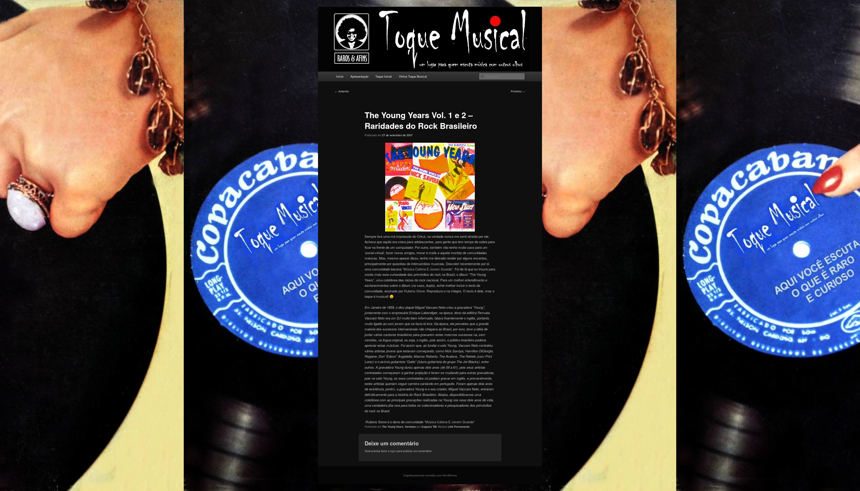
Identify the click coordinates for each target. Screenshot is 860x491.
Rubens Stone (414, 291)
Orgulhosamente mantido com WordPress (430, 475)
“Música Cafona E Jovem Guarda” (427, 269)
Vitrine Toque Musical (413, 76)
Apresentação (359, 76)
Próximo (518, 91)
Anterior (342, 91)
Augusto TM (428, 427)
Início (339, 76)
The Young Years (392, 427)
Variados (410, 427)
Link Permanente (459, 427)
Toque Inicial (383, 76)
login (393, 451)
